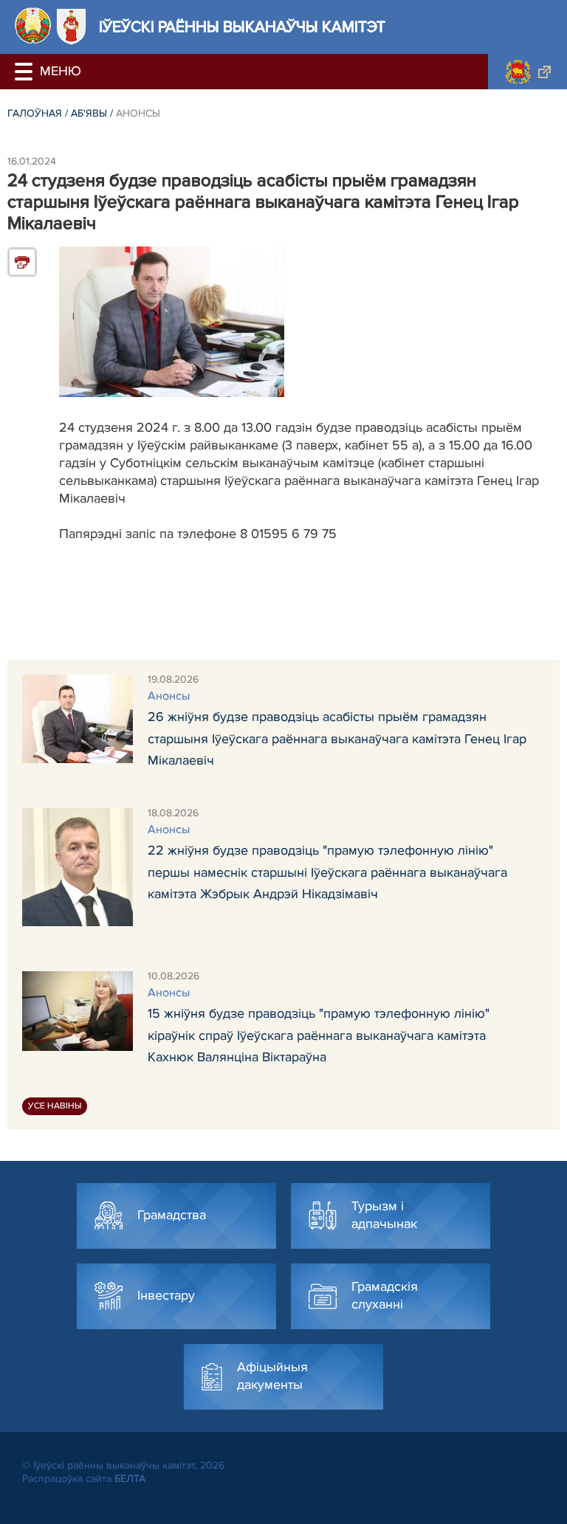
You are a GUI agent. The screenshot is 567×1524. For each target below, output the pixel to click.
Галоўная (34, 113)
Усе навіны (54, 1105)
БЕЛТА (129, 1478)
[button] (26, 71)
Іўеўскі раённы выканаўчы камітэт (242, 26)
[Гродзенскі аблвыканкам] (527, 71)
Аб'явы (89, 113)
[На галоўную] (33, 25)
